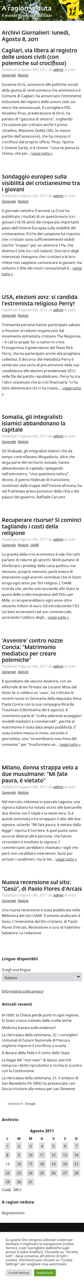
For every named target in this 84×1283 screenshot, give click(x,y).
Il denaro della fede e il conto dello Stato (36, 1052)
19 (54, 1164)
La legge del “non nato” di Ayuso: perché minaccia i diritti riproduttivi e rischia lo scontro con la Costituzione (42, 1065)
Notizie (23, 75)
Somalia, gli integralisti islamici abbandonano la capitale (33, 424)
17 (30, 1164)
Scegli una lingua (16, 969)
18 (42, 1164)
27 (65, 1172)
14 (76, 1155)
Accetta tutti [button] (45, 1273)
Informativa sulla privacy (22, 991)
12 (54, 1155)
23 (19, 1172)
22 (8, 1172)
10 (30, 1155)
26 (54, 1172)
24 (30, 1172)
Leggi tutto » (42, 153)
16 (19, 1164)
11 (42, 1155)
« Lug (6, 1189)
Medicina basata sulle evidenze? (29, 1027)
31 (30, 1181)
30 (19, 1181)
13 (65, 1155)
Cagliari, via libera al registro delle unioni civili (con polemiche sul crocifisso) (39, 57)
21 (76, 1164)
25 (42, 1172)
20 (65, 1164)
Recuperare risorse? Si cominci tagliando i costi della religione (41, 527)
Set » (17, 1189)
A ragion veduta (27, 9)
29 (8, 1181)
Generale (9, 75)
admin (58, 69)
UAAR (34, 545)
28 (76, 1172)
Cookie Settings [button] (18, 1273)
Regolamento (13, 1212)
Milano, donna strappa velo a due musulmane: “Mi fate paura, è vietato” (40, 774)
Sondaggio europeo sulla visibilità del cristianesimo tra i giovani (41, 183)
